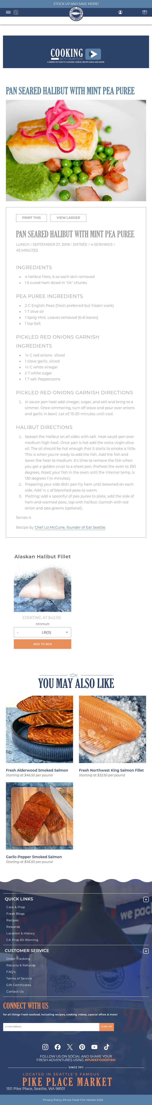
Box (144, 12)
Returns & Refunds (21, 965)
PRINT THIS (31, 218)
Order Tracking (18, 959)
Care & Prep (15, 907)
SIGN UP (106, 1027)
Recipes (12, 920)
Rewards (13, 927)
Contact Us (15, 991)
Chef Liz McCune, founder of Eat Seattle (70, 527)
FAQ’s (11, 972)
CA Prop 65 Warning (22, 940)
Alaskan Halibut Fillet (42, 557)
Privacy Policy (52, 1099)
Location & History (20, 933)
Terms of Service (19, 978)
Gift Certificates (18, 985)
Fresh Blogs (15, 914)
